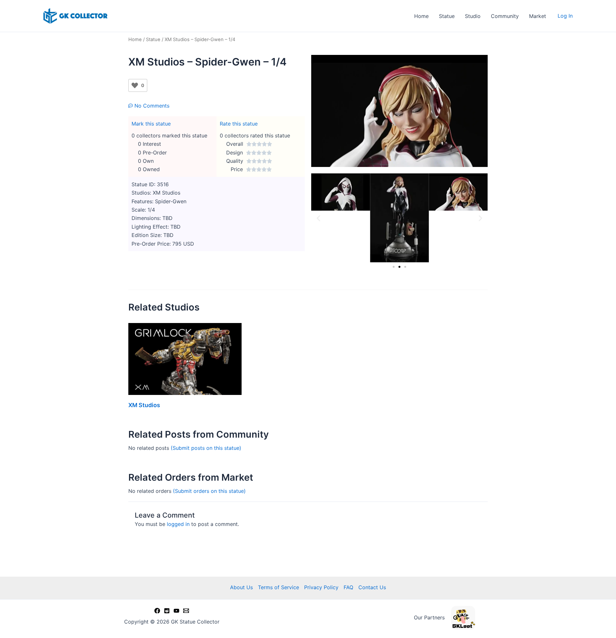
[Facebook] (157, 611)
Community (505, 16)
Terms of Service (278, 587)
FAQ (348, 587)
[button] (318, 218)
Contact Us (372, 587)
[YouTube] (176, 611)
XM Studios (144, 405)
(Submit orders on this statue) (209, 491)
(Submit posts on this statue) (206, 448)
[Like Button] (135, 85)
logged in (178, 524)
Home (421, 16)
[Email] (186, 611)
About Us (241, 587)
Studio (473, 16)
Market (537, 16)
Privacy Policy (321, 587)
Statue (447, 16)
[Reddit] (167, 611)
